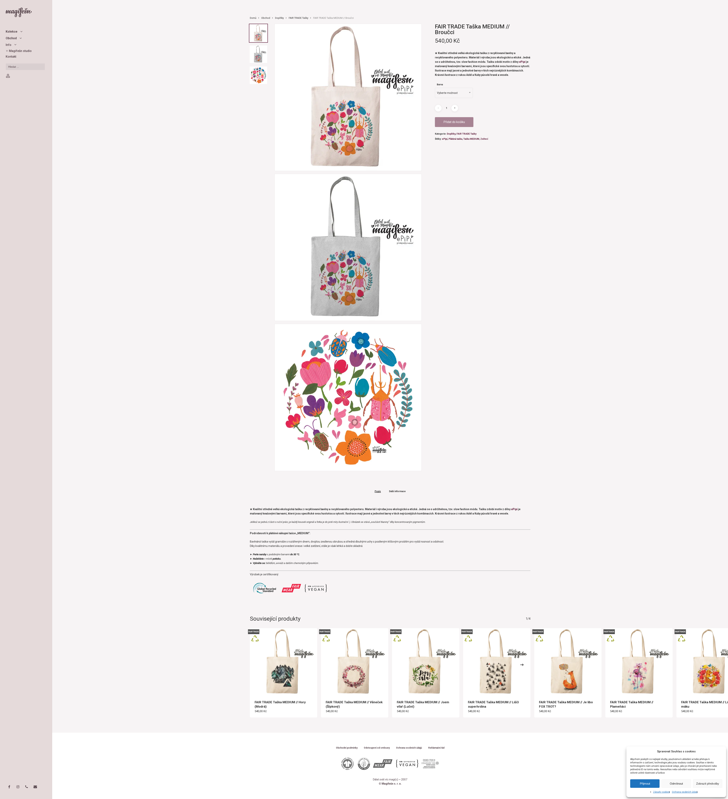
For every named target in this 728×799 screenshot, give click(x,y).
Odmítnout (676, 783)
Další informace (397, 491)
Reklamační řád (436, 748)
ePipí (522, 61)
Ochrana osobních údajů (685, 792)
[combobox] (454, 93)
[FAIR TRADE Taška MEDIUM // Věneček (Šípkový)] (354, 661)
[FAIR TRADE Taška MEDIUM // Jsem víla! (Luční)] (425, 661)
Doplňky (279, 17)
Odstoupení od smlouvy (377, 748)
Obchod (265, 17)
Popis (378, 491)
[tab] (378, 491)
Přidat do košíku (454, 122)
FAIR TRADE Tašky (298, 17)
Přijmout (645, 783)
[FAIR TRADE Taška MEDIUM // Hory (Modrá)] (283, 661)
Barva (440, 84)
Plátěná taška (455, 139)
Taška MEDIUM (471, 139)
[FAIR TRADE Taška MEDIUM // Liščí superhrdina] (496, 661)
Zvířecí (484, 139)
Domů (253, 17)
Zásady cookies (661, 792)
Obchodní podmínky (347, 748)
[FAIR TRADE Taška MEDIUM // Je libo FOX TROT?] (568, 661)
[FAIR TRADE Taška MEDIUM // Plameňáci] (639, 661)
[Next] (522, 665)
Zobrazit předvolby (707, 783)
